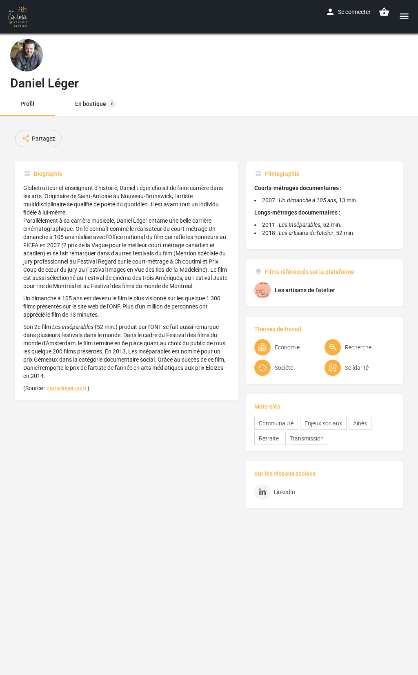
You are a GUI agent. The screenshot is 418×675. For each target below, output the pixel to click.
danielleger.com (66, 388)
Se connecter (354, 12)
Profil (27, 104)
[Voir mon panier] (384, 12)
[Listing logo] (26, 55)
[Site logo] (19, 16)
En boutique (94, 104)
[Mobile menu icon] (404, 16)
